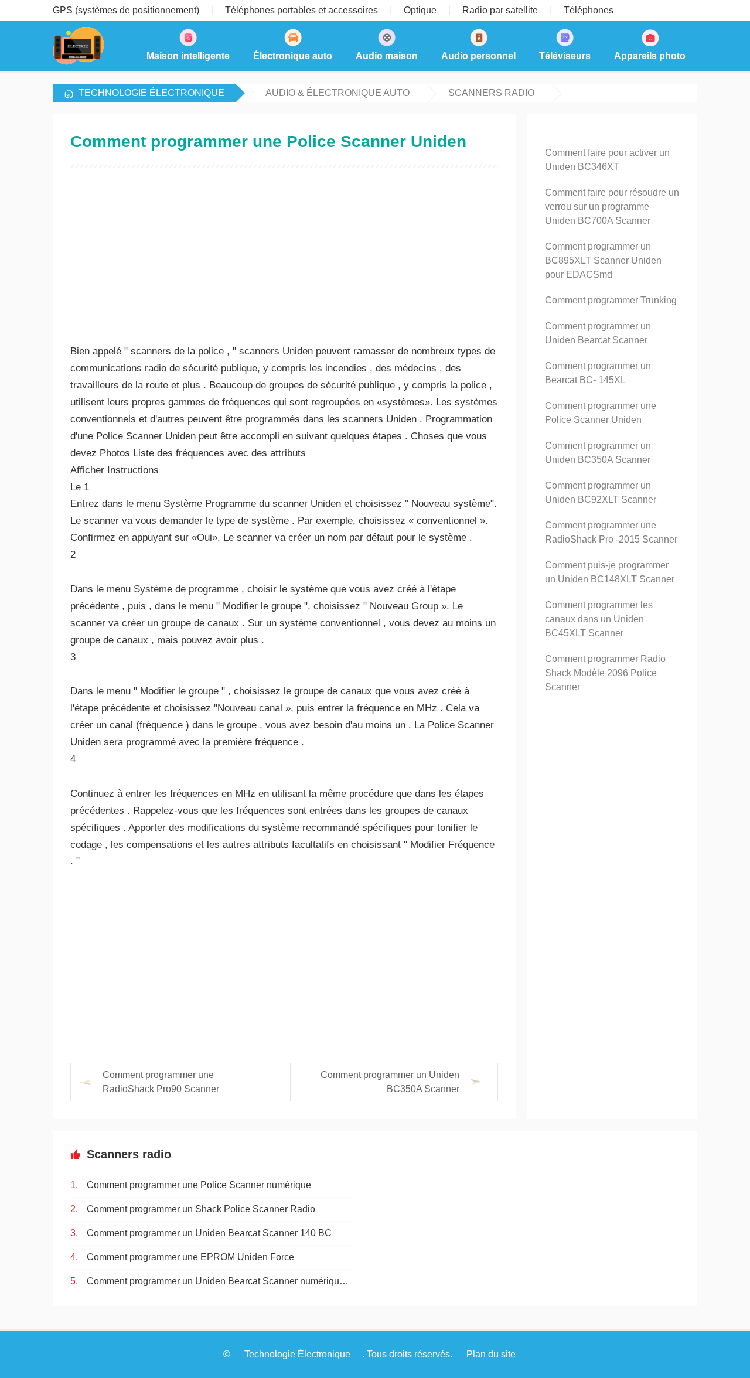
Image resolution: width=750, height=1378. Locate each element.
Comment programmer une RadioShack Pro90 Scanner (161, 1082)
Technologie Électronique (151, 93)
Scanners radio (491, 93)
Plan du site (491, 1354)
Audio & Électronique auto (337, 93)
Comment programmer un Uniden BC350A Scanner (390, 1082)
